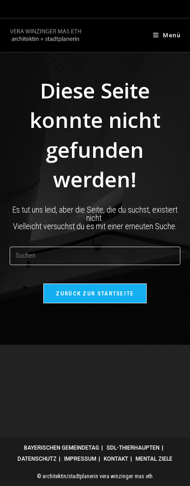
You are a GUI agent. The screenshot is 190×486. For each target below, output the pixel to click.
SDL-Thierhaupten (133, 448)
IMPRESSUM (80, 459)
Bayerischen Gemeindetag (61, 448)
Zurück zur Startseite (95, 293)
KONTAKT (116, 459)
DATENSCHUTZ (37, 459)
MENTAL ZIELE (154, 459)
